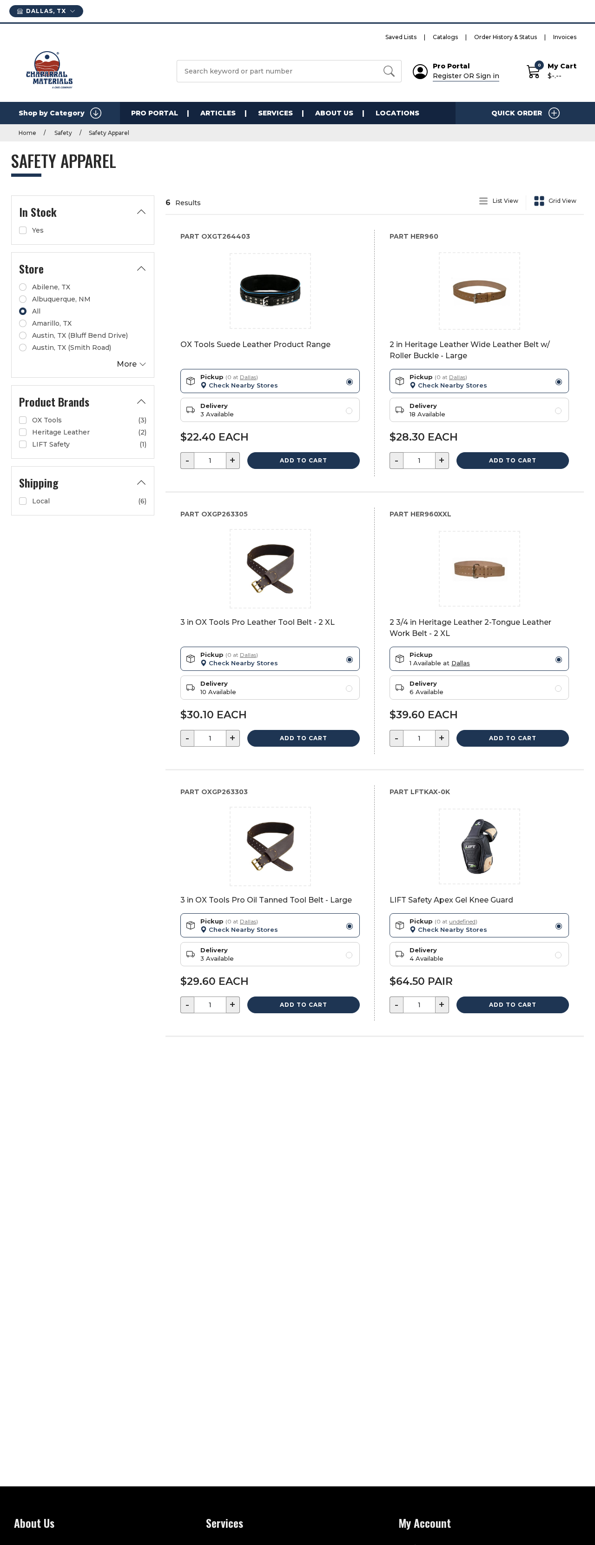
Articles (218, 113)
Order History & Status (505, 36)
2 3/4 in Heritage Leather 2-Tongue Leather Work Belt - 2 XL (470, 628)
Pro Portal (154, 113)
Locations (397, 113)
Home (27, 132)
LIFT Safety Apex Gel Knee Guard (451, 900)
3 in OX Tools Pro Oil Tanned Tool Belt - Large (266, 900)
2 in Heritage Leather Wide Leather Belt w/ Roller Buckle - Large (470, 350)
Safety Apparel (109, 132)
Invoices (564, 36)
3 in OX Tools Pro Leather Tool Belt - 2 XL (257, 622)
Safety (62, 132)
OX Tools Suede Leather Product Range (255, 344)
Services (275, 113)
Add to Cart (303, 460)
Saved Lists (400, 36)
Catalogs (445, 36)
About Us (334, 113)
